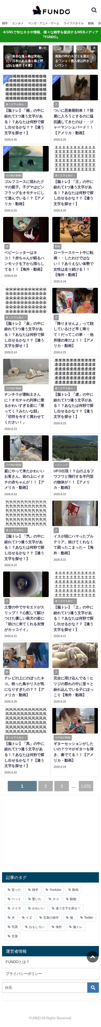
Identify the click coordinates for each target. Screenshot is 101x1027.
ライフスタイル (74, 23)
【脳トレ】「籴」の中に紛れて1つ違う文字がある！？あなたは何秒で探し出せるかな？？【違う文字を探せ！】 (24, 334)
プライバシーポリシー (24, 973)
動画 (75, 889)
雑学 (5, 23)
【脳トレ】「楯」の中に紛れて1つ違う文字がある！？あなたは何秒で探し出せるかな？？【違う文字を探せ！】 (24, 121)
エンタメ (18, 23)
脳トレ (77, 926)
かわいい (38, 908)
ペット (16, 899)
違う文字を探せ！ (68, 908)
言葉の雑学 (51, 917)
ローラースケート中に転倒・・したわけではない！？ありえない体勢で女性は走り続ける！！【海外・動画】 (73, 263)
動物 (91, 23)
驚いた (36, 899)
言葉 (15, 936)
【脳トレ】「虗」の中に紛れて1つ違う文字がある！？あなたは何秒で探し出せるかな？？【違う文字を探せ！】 (73, 405)
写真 (15, 926)
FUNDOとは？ (18, 962)
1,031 (86, 786)
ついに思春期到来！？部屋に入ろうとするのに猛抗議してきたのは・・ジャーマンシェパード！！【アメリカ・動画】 (73, 121)
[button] (9, 57)
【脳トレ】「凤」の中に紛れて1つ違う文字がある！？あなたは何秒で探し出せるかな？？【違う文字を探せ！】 (24, 755)
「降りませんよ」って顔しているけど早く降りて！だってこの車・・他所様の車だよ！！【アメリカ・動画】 (73, 334)
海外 (59, 926)
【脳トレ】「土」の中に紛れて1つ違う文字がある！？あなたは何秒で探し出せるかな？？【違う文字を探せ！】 (73, 618)
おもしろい (37, 926)
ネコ (56, 899)
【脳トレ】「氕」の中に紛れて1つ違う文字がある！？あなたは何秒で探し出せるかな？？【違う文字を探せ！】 (24, 547)
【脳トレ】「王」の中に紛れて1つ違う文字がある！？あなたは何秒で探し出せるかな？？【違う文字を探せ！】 (73, 193)
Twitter (88, 917)
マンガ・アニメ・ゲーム (43, 23)
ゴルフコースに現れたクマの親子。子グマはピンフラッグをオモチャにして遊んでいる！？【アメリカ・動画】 (24, 193)
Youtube (55, 889)
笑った (16, 889)
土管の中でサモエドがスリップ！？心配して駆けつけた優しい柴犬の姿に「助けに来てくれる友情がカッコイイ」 (24, 618)
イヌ (29, 917)
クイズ (16, 908)
